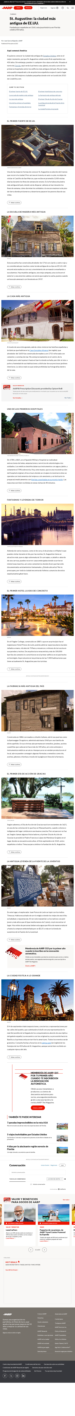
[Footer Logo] (15, 1314)
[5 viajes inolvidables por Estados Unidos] (62, 1137)
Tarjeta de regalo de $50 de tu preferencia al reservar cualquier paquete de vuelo (53, 1238)
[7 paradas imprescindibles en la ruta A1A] (62, 1125)
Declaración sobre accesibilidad (54, 1364)
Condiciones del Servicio (33, 1364)
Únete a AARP (30, 965)
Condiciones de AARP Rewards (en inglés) (16, 1367)
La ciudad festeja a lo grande (48, 109)
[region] (37, 1178)
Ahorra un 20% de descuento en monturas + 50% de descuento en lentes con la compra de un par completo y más (19, 1234)
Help (62, 7)
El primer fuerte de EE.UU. (18, 91)
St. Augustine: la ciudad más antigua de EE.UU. (33, 20)
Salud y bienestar (18, 385)
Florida (18, 65)
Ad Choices (37, 1371)
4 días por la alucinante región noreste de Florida (27, 1147)
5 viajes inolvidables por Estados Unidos (27, 1134)
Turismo (13, 14)
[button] (67, 7)
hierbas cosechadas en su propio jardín (47, 479)
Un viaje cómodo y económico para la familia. (21, 1152)
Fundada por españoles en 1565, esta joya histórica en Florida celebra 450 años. (35, 28)
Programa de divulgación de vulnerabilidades (17, 1371)
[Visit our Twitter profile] (11, 1376)
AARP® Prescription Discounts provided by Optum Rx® (37, 388)
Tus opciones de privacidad (53, 1371)
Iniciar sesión (45, 1165)
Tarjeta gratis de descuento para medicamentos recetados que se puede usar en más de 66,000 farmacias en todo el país (40, 392)
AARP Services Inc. (61, 1327)
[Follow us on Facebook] (5, 1376)
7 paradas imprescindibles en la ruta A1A (27, 1122)
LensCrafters (11, 1230)
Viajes (42, 1227)
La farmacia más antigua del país (49, 95)
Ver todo (67, 398)
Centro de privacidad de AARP (12, 1364)
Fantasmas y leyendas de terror (20, 107)
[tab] (17, 1179)
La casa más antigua (16, 99)
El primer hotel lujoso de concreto (50, 91)
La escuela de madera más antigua (21, 95)
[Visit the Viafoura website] (62, 1189)
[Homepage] (7, 7)
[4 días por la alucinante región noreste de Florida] (62, 1149)
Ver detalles (17, 398)
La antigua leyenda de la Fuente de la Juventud (51, 104)
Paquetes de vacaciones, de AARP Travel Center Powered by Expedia (52, 1232)
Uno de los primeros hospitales (20, 103)
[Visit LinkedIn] (23, 1376)
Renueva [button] (28, 7)
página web (46, 1043)
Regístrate (43, 8)
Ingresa (53, 8)
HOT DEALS (11, 1262)
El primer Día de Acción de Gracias (50, 99)
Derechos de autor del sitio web (42, 1367)
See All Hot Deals (11, 1270)
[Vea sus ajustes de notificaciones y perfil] (65, 1179)
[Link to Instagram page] (17, 1376)
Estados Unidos (49, 56)
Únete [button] (18, 7)
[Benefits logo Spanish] (6, 389)
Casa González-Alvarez (38, 350)
